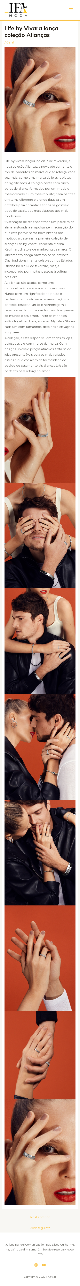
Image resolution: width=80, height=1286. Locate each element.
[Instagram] (36, 1265)
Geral (10, 42)
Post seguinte (40, 1228)
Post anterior (40, 1217)
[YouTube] (44, 1265)
